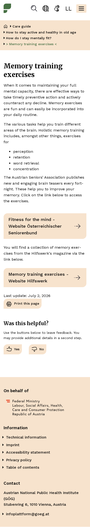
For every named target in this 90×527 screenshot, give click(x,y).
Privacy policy (18, 460)
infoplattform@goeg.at (27, 514)
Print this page (26, 303)
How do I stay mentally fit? (28, 38)
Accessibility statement (28, 452)
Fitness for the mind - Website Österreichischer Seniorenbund (35, 226)
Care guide (21, 26)
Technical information (26, 437)
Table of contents (22, 467)
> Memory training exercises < (31, 44)
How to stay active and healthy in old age (41, 32)
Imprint (12, 445)
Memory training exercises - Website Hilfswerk (38, 277)
